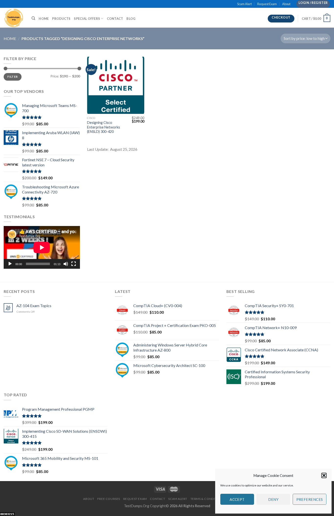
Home (44, 19)
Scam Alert (244, 4)
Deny (273, 499)
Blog (130, 19)
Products (61, 19)
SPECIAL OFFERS (87, 19)
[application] (42, 247)
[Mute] (65, 263)
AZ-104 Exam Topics (33, 305)
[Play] (10, 263)
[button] (324, 475)
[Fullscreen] (73, 263)
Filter (12, 76)
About (286, 4)
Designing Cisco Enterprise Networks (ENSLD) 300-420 (103, 127)
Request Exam (267, 4)
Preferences (309, 499)
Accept (237, 499)
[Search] (33, 18)
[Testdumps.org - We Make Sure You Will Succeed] (14, 18)
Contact (115, 19)
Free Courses (108, 499)
